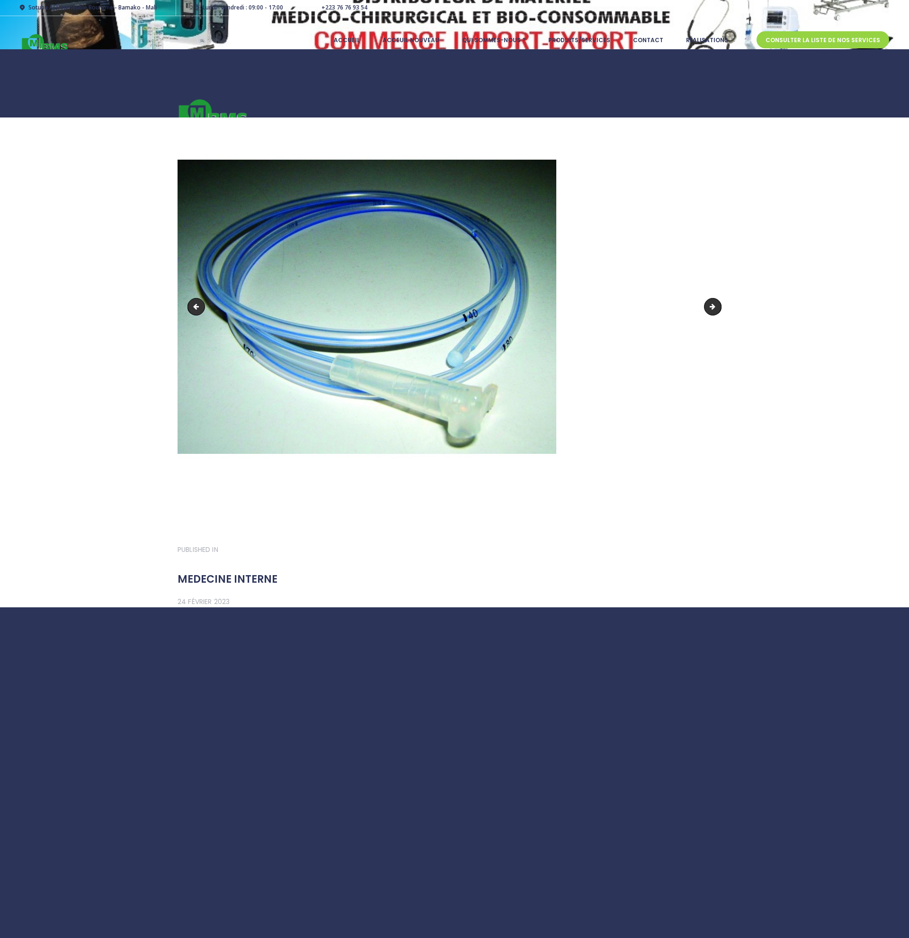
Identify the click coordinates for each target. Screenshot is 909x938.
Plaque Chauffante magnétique (718, 307)
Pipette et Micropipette (198, 307)
